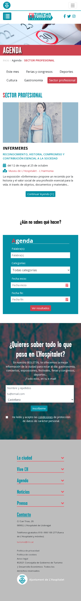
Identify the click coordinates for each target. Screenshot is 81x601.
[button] (40, 458)
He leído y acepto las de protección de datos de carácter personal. (41, 417)
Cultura (12, 80)
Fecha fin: (17, 293)
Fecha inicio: (19, 278)
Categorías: (19, 263)
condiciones (45, 417)
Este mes (12, 72)
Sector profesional (62, 80)
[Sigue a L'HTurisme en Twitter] (69, 16)
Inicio (6, 60)
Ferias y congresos (39, 72)
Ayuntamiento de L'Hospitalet (7, 5)
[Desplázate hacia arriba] (77, 535)
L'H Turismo (40, 16)
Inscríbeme (39, 408)
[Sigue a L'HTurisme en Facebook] (64, 16)
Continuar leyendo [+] (40, 194)
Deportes (66, 72)
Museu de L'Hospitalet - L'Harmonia (30, 171)
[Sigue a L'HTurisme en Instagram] (74, 16)
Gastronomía (33, 80)
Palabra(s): (18, 248)
